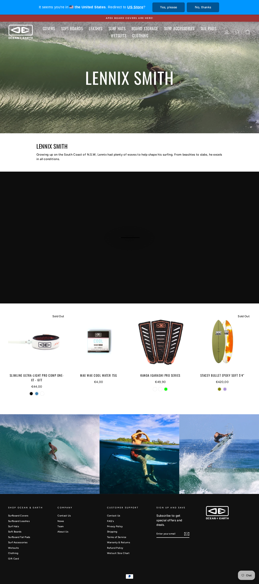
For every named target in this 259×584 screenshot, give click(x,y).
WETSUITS (118, 35)
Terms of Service (116, 537)
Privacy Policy (115, 526)
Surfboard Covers (18, 515)
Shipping (112, 531)
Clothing (13, 553)
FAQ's (110, 521)
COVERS (49, 28)
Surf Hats (13, 526)
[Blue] (37, 394)
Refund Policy (115, 547)
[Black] (31, 394)
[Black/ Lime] (166, 389)
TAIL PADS (209, 28)
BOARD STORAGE (145, 28)
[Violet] (225, 389)
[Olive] (219, 389)
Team (60, 526)
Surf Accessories (18, 542)
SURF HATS (117, 28)
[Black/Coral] (155, 389)
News (60, 521)
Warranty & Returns (118, 542)
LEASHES (95, 28)
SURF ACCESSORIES (179, 28)
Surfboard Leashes (19, 521)
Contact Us (64, 515)
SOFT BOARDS (72, 28)
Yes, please (168, 7)
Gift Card (13, 558)
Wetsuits (13, 547)
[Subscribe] (186, 533)
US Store (135, 7)
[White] (42, 394)
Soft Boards (15, 531)
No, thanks (203, 7)
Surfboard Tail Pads (19, 537)
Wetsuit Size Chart (118, 553)
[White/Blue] (160, 389)
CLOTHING (140, 35)
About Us (62, 531)
